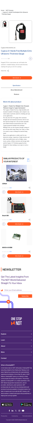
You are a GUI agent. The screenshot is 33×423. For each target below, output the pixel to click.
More (3, 352)
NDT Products (9, 10)
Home (2, 10)
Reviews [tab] (16, 94)
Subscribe (25, 296)
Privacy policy (4, 416)
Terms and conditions (27, 416)
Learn (3, 340)
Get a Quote (16, 78)
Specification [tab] (16, 85)
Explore (3, 334)
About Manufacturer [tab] (16, 90)
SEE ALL (28, 160)
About (3, 346)
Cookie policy (15, 416)
